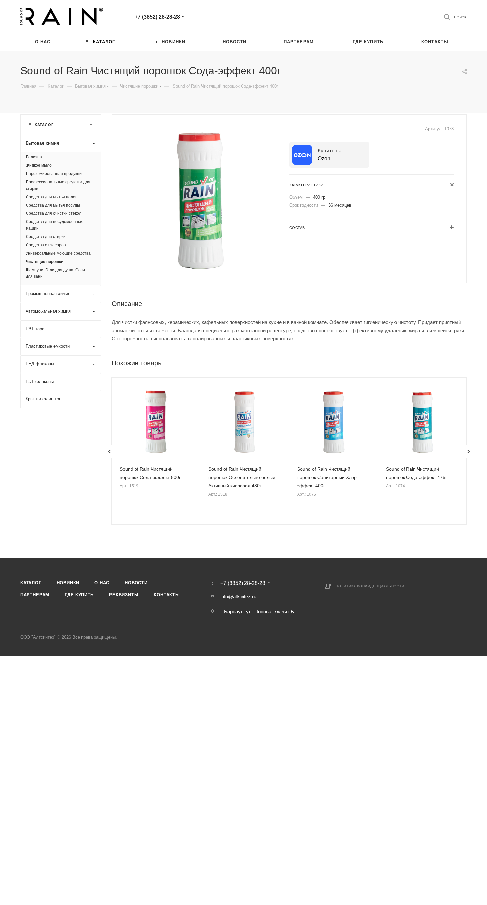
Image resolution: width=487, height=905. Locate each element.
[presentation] (109, 451)
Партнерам (34, 594)
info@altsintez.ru (238, 596)
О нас (101, 582)
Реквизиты (123, 594)
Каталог (30, 582)
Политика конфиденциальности (370, 586)
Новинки (68, 582)
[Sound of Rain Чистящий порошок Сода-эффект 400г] (200, 198)
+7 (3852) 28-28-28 (157, 17)
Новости (136, 582)
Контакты (167, 594)
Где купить (79, 594)
